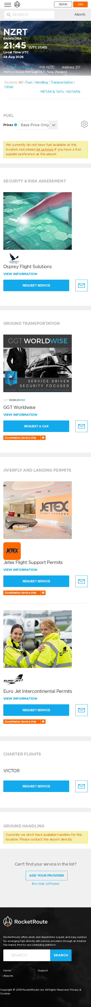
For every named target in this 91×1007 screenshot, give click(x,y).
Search (61, 955)
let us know (44, 149)
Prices (8, 125)
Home (7, 970)
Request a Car (36, 426)
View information (20, 274)
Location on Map (16, 67)
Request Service (36, 285)
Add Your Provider (46, 875)
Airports (79, 14)
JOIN (80, 4)
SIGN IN (63, 4)
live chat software (45, 884)
